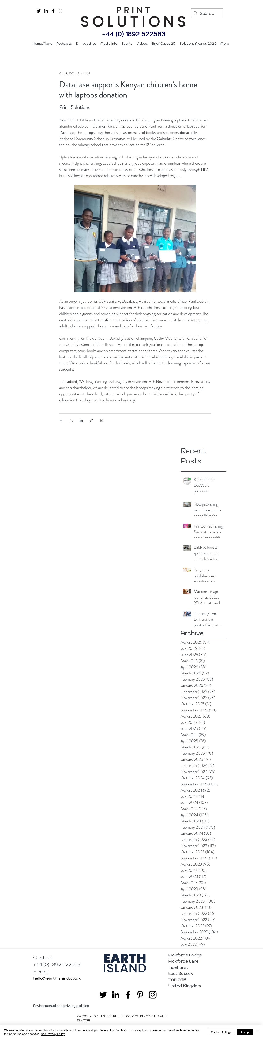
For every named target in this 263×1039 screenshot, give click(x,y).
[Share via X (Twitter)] (71, 420)
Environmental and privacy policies (61, 1005)
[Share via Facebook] (61, 420)
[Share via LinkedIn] (81, 420)
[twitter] (39, 11)
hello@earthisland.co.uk (57, 978)
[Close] (258, 1032)
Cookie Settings (221, 1032)
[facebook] (53, 11)
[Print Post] (101, 420)
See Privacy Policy (53, 1034)
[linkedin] (46, 11)
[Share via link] (91, 420)
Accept (245, 1032)
